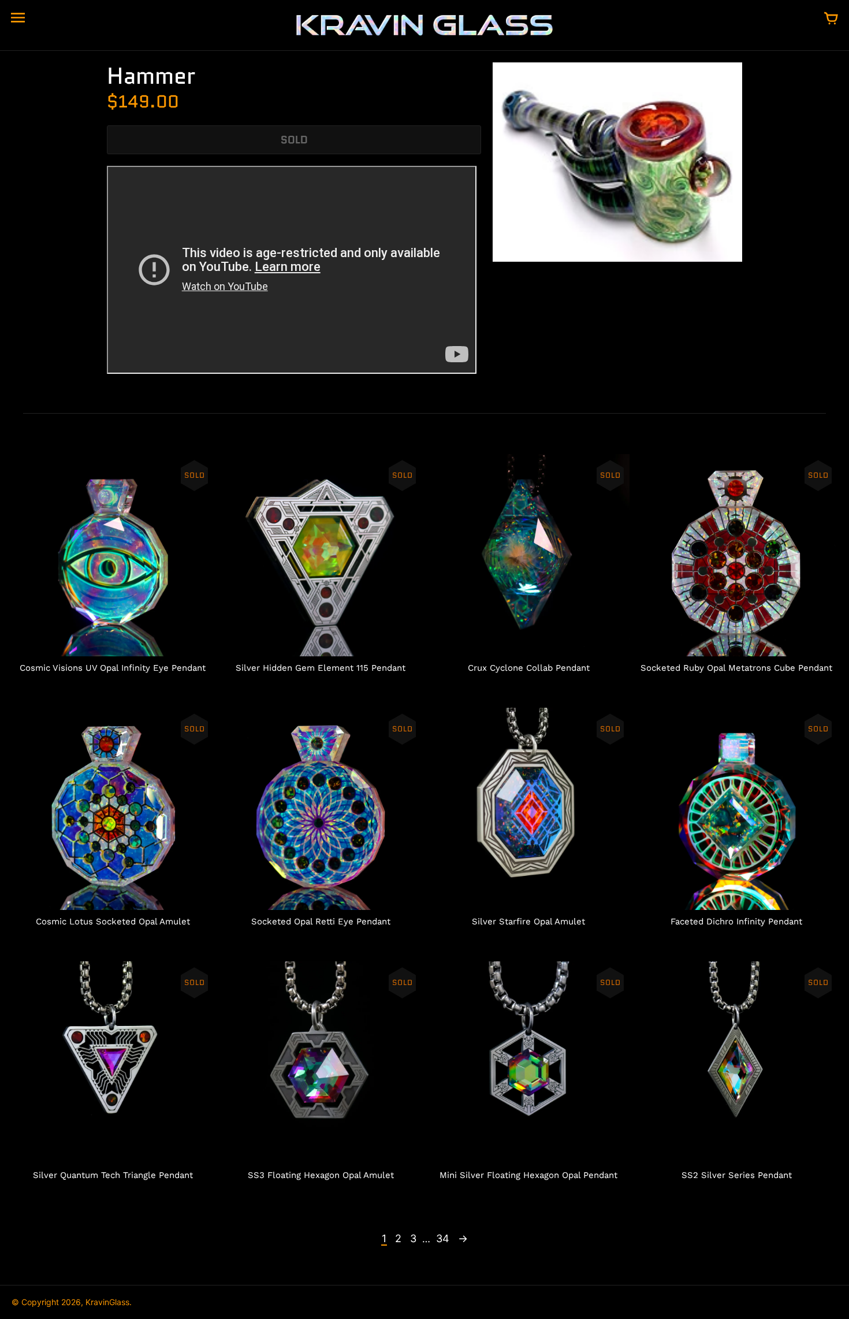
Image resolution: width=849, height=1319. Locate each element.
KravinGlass (107, 1302)
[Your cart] (831, 19)
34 (442, 1238)
